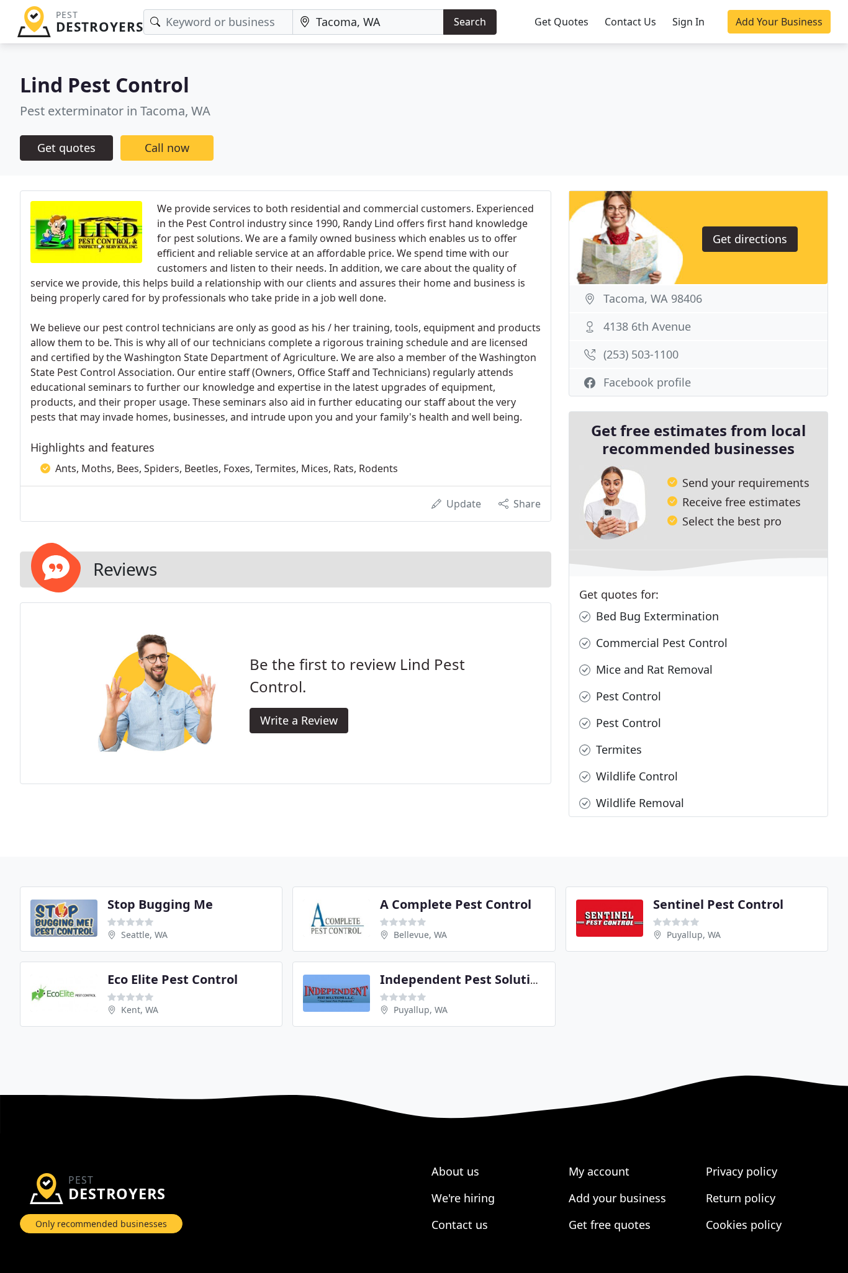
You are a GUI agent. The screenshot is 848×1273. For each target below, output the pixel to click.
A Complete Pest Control (455, 904)
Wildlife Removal (638, 802)
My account (599, 1171)
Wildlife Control (635, 776)
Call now (167, 147)
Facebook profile (647, 382)
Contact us (459, 1224)
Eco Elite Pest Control (172, 979)
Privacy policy (741, 1171)
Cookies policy (744, 1224)
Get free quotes (610, 1224)
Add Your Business (779, 22)
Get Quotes (562, 22)
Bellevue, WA (420, 934)
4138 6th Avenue (647, 326)
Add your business (617, 1197)
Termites (617, 749)
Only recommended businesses (101, 1224)
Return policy (740, 1197)
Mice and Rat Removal (653, 669)
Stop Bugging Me (160, 904)
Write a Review (299, 720)
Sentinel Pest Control (718, 904)
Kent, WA (139, 1010)
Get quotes (66, 147)
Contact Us (630, 22)
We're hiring (463, 1197)
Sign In (688, 22)
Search (470, 22)
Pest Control (627, 696)
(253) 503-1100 (641, 354)
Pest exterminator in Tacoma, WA (115, 110)
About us (455, 1171)
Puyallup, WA (694, 934)
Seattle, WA (144, 934)
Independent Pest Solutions (466, 979)
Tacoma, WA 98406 (652, 298)
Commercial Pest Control (660, 642)
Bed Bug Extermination (656, 616)
